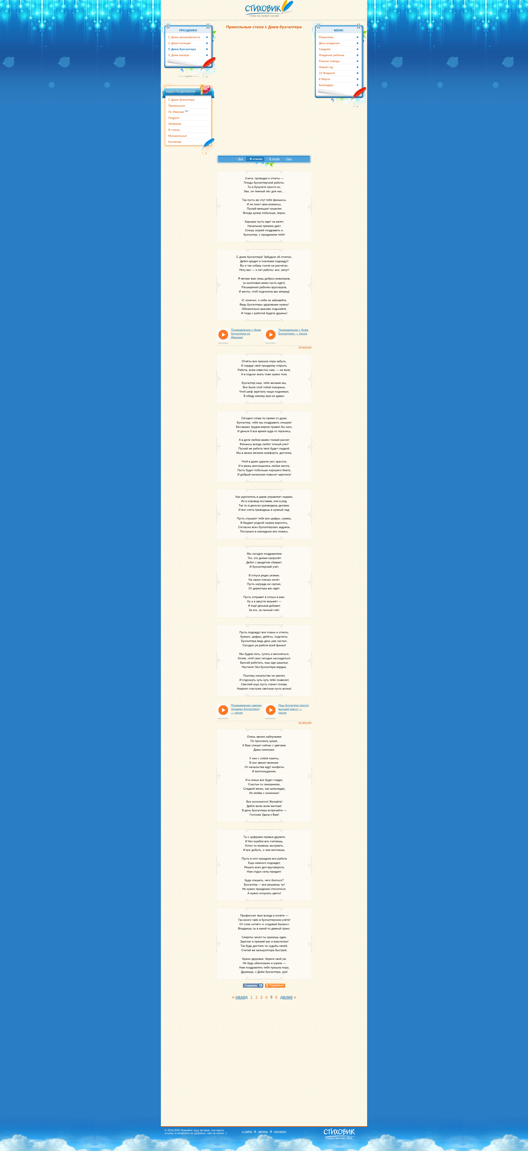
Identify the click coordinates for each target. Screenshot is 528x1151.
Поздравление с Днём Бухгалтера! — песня (293, 331)
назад (242, 996)
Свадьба (324, 49)
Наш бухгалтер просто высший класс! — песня (293, 709)
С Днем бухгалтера (181, 99)
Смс (289, 158)
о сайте (247, 1131)
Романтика (326, 37)
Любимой (174, 123)
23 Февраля (327, 73)
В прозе (274, 158)
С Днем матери (178, 55)
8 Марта (324, 79)
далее (286, 996)
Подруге (173, 117)
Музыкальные (177, 135)
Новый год (326, 67)
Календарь (326, 85)
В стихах (174, 129)
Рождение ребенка (331, 55)
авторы (263, 1131)
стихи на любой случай (264, 15)
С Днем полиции (179, 43)
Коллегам (174, 141)
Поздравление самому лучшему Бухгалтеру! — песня (246, 709)
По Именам (178, 111)
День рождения (329, 43)
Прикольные (176, 105)
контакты (280, 1131)
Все (240, 158)
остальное (304, 347)
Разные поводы (329, 61)
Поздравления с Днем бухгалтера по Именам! (246, 333)
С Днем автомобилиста (184, 37)
